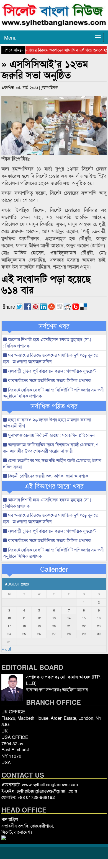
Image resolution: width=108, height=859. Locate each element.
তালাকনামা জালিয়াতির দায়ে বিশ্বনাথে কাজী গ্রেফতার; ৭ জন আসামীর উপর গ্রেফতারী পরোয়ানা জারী (51, 447)
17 (9, 626)
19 (39, 626)
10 (9, 618)
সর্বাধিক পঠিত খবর (54, 405)
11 (24, 618)
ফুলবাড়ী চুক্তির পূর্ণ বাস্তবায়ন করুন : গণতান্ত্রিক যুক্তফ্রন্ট (51, 371)
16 (99, 618)
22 (84, 626)
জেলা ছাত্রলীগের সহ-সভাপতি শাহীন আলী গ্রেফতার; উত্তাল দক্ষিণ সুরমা (52, 463)
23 (99, 626)
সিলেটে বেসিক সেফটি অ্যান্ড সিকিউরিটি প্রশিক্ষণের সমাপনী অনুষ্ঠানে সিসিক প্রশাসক (53, 392)
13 (54, 618)
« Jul (6, 649)
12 (39, 618)
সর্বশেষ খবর (54, 325)
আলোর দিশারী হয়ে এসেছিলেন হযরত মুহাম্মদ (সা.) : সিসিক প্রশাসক (47, 342)
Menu (10, 37)
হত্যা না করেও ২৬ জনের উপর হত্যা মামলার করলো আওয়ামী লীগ (47, 422)
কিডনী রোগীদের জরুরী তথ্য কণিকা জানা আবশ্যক (47, 476)
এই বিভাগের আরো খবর (54, 485)
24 (9, 633)
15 (84, 618)
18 (24, 626)
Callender (54, 568)
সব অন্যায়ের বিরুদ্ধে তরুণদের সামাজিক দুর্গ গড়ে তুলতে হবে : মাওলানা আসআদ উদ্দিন (50, 358)
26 (39, 633)
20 (54, 626)
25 (24, 633)
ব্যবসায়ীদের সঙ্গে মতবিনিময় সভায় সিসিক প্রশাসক (49, 380)
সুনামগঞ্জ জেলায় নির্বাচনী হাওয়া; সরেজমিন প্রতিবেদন (51, 435)
